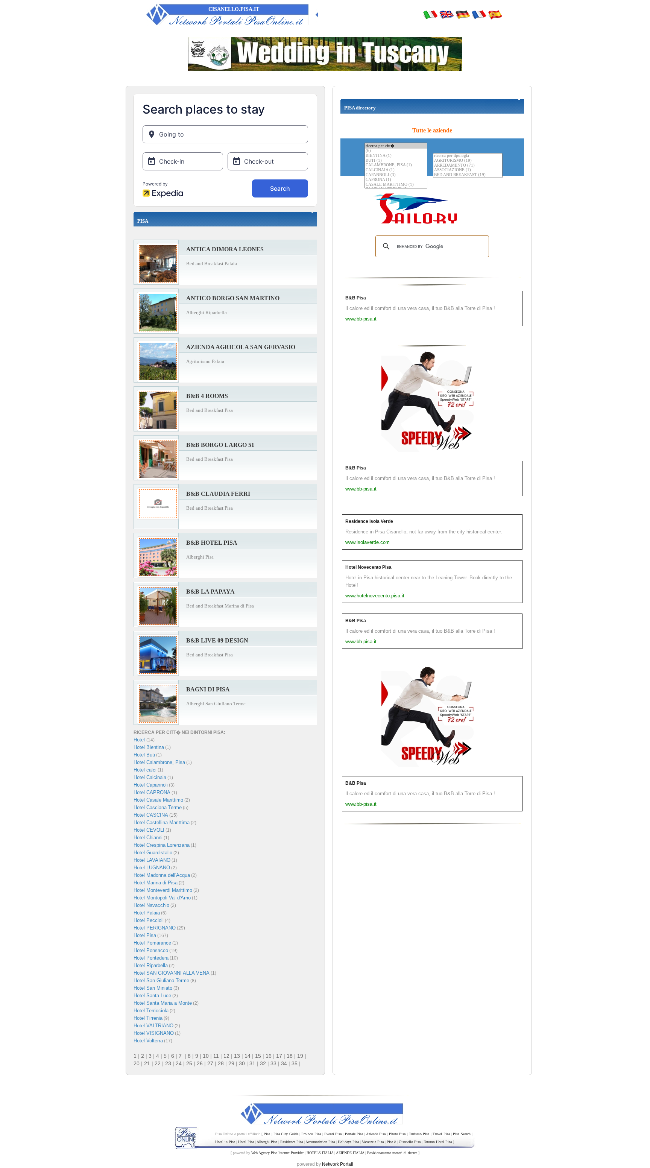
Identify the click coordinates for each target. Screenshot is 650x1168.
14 (248, 1056)
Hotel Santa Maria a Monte (163, 1003)
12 (226, 1056)
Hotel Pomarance (152, 943)
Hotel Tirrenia (148, 1018)
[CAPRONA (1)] (396, 180)
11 (216, 1056)
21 (147, 1063)
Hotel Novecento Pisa (368, 567)
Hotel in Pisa (225, 1142)
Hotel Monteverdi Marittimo (163, 890)
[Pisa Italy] (446, 14)
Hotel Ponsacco (151, 950)
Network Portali (337, 1164)
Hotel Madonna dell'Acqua (162, 875)
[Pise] (478, 14)
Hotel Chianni (148, 837)
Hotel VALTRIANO (153, 1025)
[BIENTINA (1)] (396, 155)
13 (237, 1056)
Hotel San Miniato (153, 988)
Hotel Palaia (147, 913)
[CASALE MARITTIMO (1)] (396, 184)
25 (189, 1063)
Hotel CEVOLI (149, 830)
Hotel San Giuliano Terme (161, 980)
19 (300, 1056)
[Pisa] (430, 14)
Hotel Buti (144, 755)
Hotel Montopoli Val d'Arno (162, 898)
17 (279, 1056)
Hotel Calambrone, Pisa (159, 762)
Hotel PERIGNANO (155, 928)
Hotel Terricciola (151, 1010)
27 (210, 1063)
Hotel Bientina (149, 747)
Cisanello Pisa (410, 1142)
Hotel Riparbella (151, 965)
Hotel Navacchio (151, 905)
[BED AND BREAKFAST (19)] (467, 175)
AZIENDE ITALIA (350, 1153)
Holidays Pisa (348, 1142)
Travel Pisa (441, 1134)
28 (221, 1063)
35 (295, 1063)
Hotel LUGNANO (152, 867)
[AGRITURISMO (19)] (467, 160)
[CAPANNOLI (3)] (396, 175)
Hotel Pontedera (151, 958)
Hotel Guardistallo (153, 852)
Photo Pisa (397, 1134)
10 (206, 1056)
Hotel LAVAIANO (152, 860)
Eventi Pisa (333, 1134)
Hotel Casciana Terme (158, 807)
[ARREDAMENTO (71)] (467, 165)
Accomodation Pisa (320, 1142)
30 (242, 1063)
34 (284, 1063)
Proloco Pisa (310, 1134)
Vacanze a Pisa (373, 1142)
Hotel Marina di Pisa (156, 882)
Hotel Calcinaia (150, 777)
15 (258, 1056)
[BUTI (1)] (396, 160)
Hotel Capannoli (151, 785)
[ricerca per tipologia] (467, 155)
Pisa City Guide (285, 1134)
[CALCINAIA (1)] (396, 170)
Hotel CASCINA (151, 815)
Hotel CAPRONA (152, 792)
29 (231, 1063)
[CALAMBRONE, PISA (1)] (396, 165)
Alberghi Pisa (267, 1142)
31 (252, 1063)
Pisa (267, 1134)
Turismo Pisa (419, 1134)
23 (168, 1063)
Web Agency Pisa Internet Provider (277, 1153)
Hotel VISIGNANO (154, 1033)
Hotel (140, 740)
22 (158, 1063)
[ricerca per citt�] (396, 146)
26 (200, 1063)
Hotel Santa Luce (152, 995)
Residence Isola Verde (369, 521)
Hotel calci (145, 770)
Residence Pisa (291, 1142)
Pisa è (391, 1142)
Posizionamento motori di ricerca (392, 1153)
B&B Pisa (355, 298)
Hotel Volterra (148, 1040)
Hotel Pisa (145, 935)
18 (290, 1056)
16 (269, 1056)
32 (263, 1063)
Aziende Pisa (376, 1134)
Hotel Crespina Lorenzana (162, 845)
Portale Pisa (354, 1134)
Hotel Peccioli (149, 920)
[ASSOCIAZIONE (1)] (467, 170)
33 (273, 1063)
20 (137, 1063)
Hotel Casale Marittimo (158, 800)
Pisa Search (461, 1134)
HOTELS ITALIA (320, 1153)
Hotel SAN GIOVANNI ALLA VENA (172, 973)
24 (179, 1063)
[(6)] (396, 151)
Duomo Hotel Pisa (438, 1142)
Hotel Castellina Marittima (162, 822)
